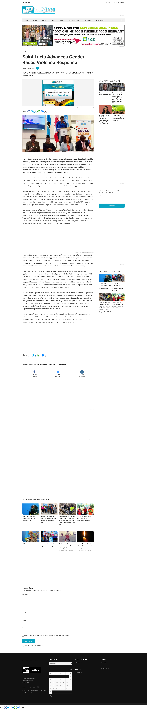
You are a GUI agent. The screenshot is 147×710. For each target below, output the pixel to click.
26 (60, 688)
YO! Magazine (78, 663)
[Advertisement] (94, 10)
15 (70, 682)
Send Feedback (121, 2)
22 (70, 685)
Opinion (44, 20)
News (26, 20)
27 (63, 688)
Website (24, 627)
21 (67, 685)
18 (57, 685)
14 (67, 682)
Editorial (35, 20)
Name (24, 612)
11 (57, 682)
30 (50, 691)
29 (70, 688)
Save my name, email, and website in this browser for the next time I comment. (47, 635)
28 (67, 688)
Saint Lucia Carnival (74, 20)
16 (50, 685)
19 (60, 685)
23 (50, 688)
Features (61, 20)
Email (114, 2)
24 (53, 688)
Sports (52, 20)
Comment (25, 594)
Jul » (54, 696)
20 (63, 685)
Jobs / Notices (87, 20)
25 (57, 688)
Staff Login (108, 2)
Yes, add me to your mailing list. (34, 645)
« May (50, 696)
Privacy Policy (78, 672)
